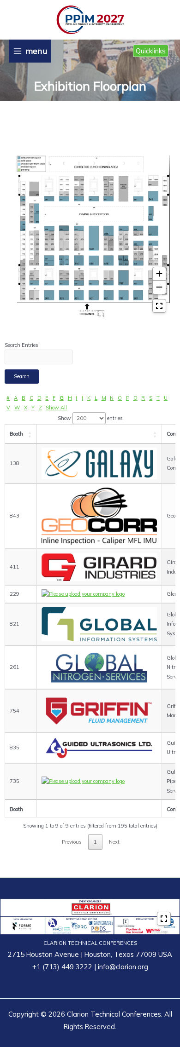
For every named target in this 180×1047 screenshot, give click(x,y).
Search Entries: (22, 345)
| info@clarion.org (120, 966)
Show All (56, 407)
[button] (151, 51)
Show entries (90, 418)
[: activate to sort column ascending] (99, 434)
